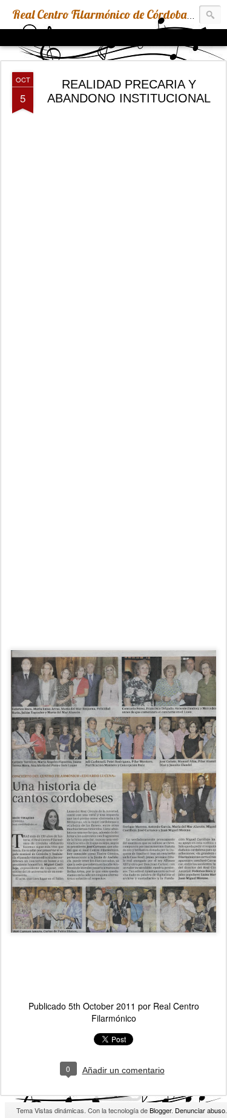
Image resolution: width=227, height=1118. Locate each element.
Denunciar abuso (200, 1110)
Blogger (160, 1110)
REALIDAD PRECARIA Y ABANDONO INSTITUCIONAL (129, 91)
